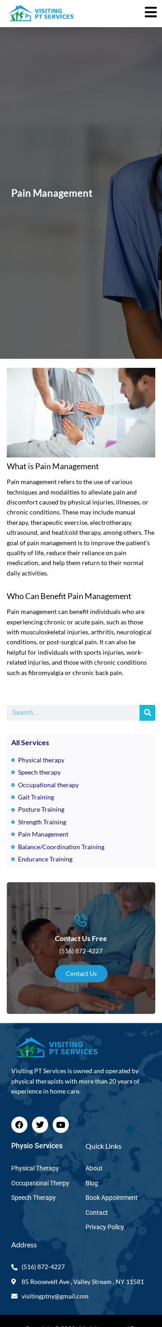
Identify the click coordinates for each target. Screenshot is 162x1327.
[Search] (147, 713)
